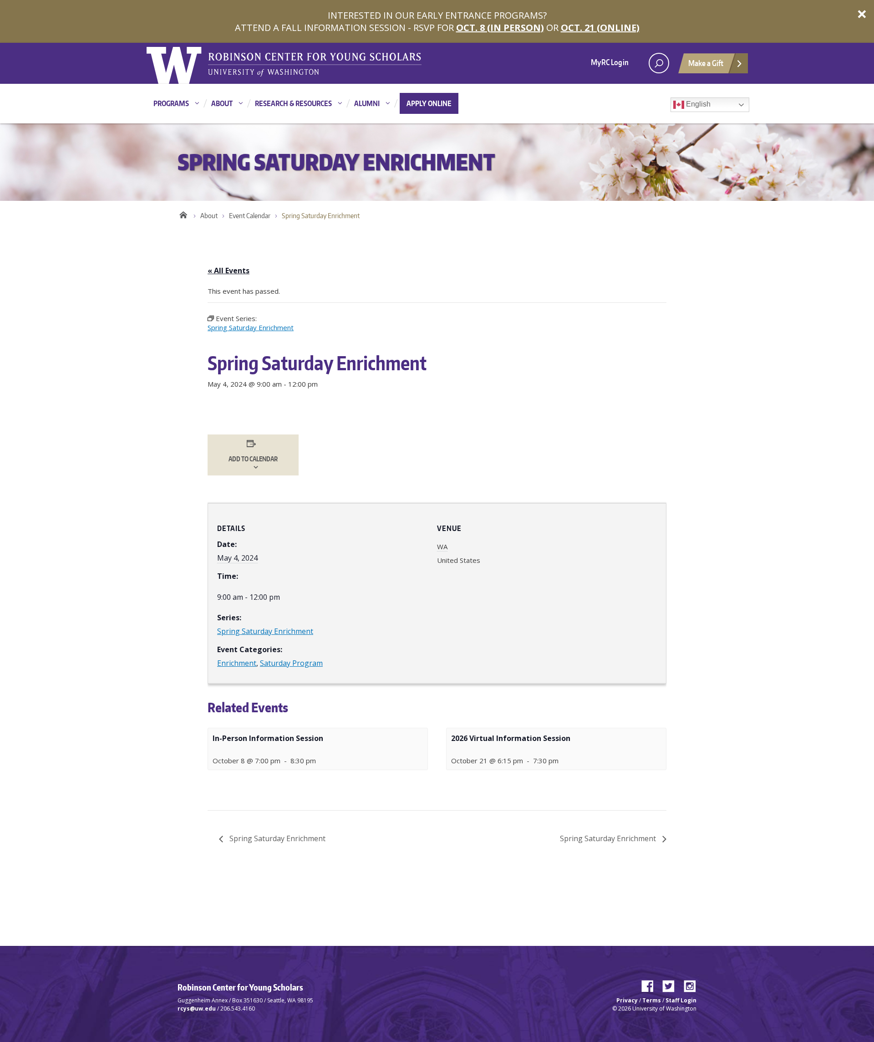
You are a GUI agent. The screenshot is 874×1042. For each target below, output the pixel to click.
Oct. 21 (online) (600, 27)
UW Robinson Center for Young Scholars (183, 213)
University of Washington (184, 63)
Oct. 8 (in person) (500, 27)
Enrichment (236, 663)
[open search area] (659, 63)
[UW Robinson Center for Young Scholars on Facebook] (651, 984)
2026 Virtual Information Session (510, 738)
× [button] (862, 14)
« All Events (228, 271)
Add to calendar (253, 459)
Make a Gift (705, 63)
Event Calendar (249, 215)
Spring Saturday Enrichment (265, 631)
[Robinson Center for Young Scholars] (315, 63)
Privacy (627, 1000)
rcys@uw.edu (197, 1008)
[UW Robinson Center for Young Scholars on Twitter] (671, 984)
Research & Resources (293, 103)
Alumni (367, 103)
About (222, 103)
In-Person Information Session (268, 738)
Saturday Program (291, 663)
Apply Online (429, 103)
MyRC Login (610, 62)
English (697, 104)
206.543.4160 (237, 1008)
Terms (651, 1000)
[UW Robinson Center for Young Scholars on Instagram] (689, 984)
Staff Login (681, 1000)
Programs (171, 103)
